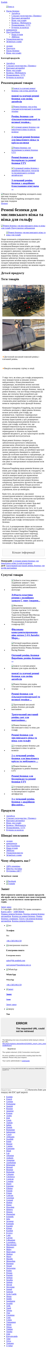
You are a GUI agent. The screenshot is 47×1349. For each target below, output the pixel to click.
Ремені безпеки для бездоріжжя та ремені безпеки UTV (23, 160)
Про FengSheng (13, 846)
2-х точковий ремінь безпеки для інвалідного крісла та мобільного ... (25, 758)
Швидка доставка (14, 868)
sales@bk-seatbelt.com (15, 960)
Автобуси (15, 13)
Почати (4, 203)
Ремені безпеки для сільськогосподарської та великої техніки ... (25, 696)
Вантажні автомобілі (20, 18)
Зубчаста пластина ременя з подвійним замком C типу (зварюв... (25, 597)
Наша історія (17, 34)
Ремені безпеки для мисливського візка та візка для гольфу (24, 738)
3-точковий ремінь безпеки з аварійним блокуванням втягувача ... (25, 184)
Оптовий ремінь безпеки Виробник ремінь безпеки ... (26, 658)
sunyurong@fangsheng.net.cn (18, 965)
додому (9, 46)
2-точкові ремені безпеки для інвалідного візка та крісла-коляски (25, 140)
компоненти (11, 30)
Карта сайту (6, 912)
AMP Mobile (18, 912)
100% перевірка (13, 866)
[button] (23, 552)
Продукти (10, 48)
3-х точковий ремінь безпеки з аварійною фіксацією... (23, 802)
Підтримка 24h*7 (14, 871)
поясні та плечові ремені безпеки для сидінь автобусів (25, 98)
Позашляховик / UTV (21, 25)
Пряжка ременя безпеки (11, 914)
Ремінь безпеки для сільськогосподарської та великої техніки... (25, 119)
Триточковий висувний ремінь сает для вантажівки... (24, 717)
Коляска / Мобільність (21, 23)
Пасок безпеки (12, 11)
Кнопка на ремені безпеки (23, 916)
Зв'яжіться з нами (14, 41)
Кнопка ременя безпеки (22, 921)
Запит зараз (6, 907)
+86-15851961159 (14, 941)
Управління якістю (14, 39)
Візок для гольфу (19, 20)
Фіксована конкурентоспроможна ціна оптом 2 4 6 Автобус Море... (25, 633)
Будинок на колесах (20, 27)
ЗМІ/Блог (15, 37)
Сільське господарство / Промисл (26, 16)
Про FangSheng (13, 32)
